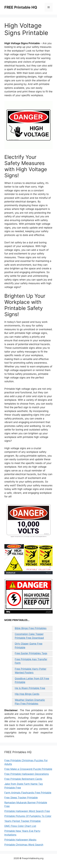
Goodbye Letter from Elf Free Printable (32, 680)
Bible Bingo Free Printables (30, 628)
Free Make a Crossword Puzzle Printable (28, 769)
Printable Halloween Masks (20, 839)
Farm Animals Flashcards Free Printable (27, 792)
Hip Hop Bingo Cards (27, 693)
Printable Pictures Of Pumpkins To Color (27, 816)
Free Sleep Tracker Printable (21, 797)
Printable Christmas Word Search (23, 844)
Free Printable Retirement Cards (23, 778)
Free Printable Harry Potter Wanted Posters (30, 670)
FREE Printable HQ (20, 7)
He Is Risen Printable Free (30, 688)
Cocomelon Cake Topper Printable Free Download (29, 636)
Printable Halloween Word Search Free (27, 811)
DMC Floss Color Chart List (20, 826)
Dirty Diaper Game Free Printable (28, 645)
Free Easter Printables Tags (31, 653)
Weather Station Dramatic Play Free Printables (30, 701)
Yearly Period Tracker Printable (22, 821)
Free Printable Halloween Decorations (26, 774)
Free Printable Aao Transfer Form (31, 661)
